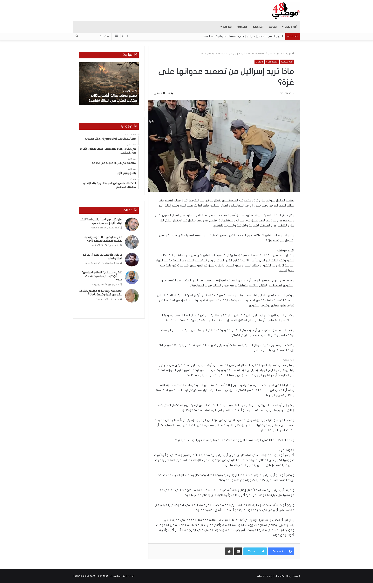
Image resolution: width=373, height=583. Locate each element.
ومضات (259, 62)
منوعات (227, 26)
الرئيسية (287, 53)
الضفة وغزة (258, 53)
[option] (109, 83)
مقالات (273, 26)
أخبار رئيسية (287, 62)
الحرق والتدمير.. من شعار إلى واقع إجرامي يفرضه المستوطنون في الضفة (247, 36)
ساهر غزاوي (113, 285)
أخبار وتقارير (290, 26)
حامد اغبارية (113, 245)
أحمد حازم (114, 299)
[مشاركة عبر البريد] (238, 551)
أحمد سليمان (113, 228)
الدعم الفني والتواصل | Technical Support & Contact (103, 576)
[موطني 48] (286, 10)
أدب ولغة (258, 26)
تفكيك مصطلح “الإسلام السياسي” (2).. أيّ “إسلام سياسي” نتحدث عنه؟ (102, 276)
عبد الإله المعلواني (110, 263)
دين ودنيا (242, 26)
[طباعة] (229, 551)
